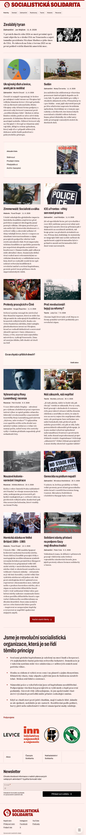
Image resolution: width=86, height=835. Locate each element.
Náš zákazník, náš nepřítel (59, 394)
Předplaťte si (12, 164)
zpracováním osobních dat (14, 794)
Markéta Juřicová (56, 399)
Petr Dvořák (16, 403)
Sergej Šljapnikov (19, 309)
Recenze (58, 13)
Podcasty (36, 824)
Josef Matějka (59, 217)
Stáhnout (11, 157)
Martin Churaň (18, 92)
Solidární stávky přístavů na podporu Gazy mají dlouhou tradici (58, 541)
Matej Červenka (60, 88)
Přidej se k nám (9, 824)
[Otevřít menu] (79, 830)
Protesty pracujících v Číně (18, 304)
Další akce (74, 362)
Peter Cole (58, 550)
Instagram (23, 821)
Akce (8, 757)
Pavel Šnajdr (16, 213)
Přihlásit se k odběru (60, 794)
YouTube (36, 821)
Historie (49, 13)
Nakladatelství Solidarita (51, 757)
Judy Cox (53, 313)
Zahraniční (23, 13)
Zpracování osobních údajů (12, 833)
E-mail (7, 785)
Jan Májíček (20, 30)
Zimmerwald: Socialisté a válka (21, 209)
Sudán (47, 84)
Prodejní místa (13, 161)
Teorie (42, 13)
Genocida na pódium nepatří (60, 476)
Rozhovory (33, 13)
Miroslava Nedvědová (62, 481)
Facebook (23, 824)
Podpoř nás (7, 827)
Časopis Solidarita (29, 757)
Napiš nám (7, 821)
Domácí (14, 13)
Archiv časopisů (14, 168)
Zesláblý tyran (14, 24)
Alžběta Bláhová (18, 485)
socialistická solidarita (45, 4)
